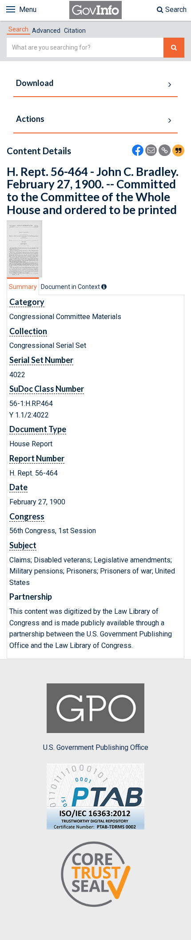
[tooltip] (104, 287)
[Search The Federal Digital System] (173, 48)
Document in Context (71, 286)
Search (175, 9)
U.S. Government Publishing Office (95, 747)
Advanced (46, 30)
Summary (23, 286)
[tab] (18, 29)
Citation (75, 30)
